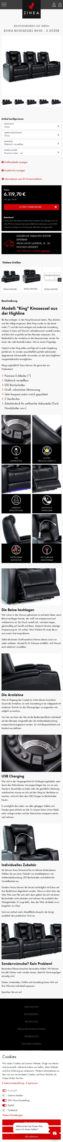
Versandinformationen (31, 1029)
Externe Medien (15, 1095)
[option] (11, 280)
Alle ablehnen (31, 1136)
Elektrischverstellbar (46, 509)
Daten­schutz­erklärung (14, 1083)
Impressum (33, 1083)
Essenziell (12, 1090)
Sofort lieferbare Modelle (33, 250)
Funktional (12, 1110)
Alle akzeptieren (31, 1122)
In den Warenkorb (30, 207)
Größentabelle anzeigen (16, 162)
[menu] (4, 4)
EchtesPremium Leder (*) (47, 459)
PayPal (11, 1105)
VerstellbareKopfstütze (16, 558)
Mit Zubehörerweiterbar (47, 558)
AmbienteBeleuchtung (16, 509)
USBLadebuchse (16, 459)
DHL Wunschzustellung (18, 1100)
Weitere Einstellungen (12, 1115)
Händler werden (31, 1043)
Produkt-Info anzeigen (14, 170)
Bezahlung (31, 1021)
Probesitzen (31, 1036)
